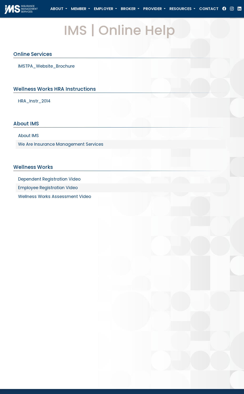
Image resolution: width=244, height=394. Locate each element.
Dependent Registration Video (49, 179)
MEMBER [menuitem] (79, 8)
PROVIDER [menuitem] (153, 8)
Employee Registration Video (48, 188)
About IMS (28, 135)
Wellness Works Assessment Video (54, 196)
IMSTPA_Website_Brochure (46, 66)
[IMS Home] (23, 8)
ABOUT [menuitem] (57, 8)
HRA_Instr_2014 (34, 101)
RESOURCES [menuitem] (181, 8)
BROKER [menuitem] (129, 8)
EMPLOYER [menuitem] (104, 8)
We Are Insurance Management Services (60, 144)
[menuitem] (224, 9)
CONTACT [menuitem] (209, 8)
